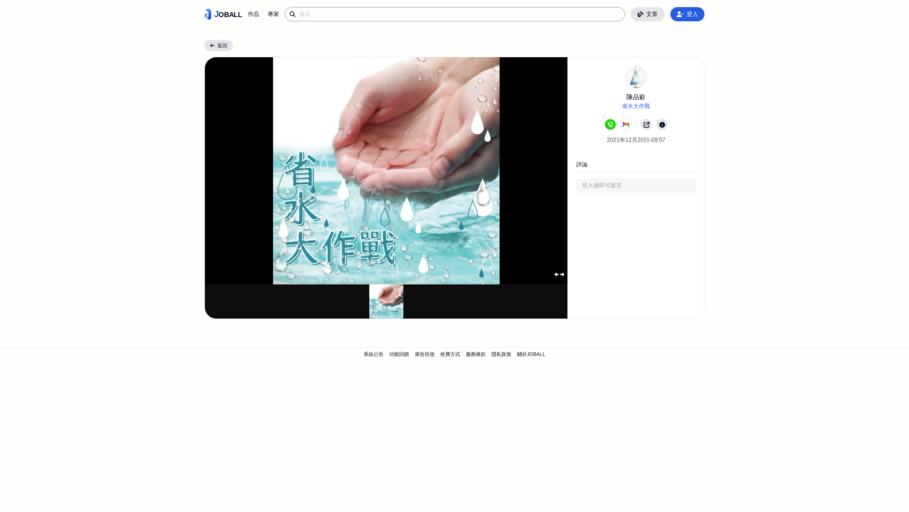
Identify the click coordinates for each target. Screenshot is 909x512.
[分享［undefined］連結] (646, 124)
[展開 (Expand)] (559, 274)
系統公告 (373, 354)
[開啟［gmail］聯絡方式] (626, 124)
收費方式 (450, 354)
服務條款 (476, 354)
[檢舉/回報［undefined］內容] (662, 124)
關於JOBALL (531, 354)
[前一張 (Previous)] (222, 170)
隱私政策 (501, 354)
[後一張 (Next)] (551, 170)
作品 (253, 14)
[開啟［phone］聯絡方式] (610, 124)
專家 (273, 14)
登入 (692, 14)
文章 (652, 14)
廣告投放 (425, 354)
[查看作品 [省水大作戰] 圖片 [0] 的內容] (386, 301)
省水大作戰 (636, 106)
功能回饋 (399, 354)
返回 (222, 45)
